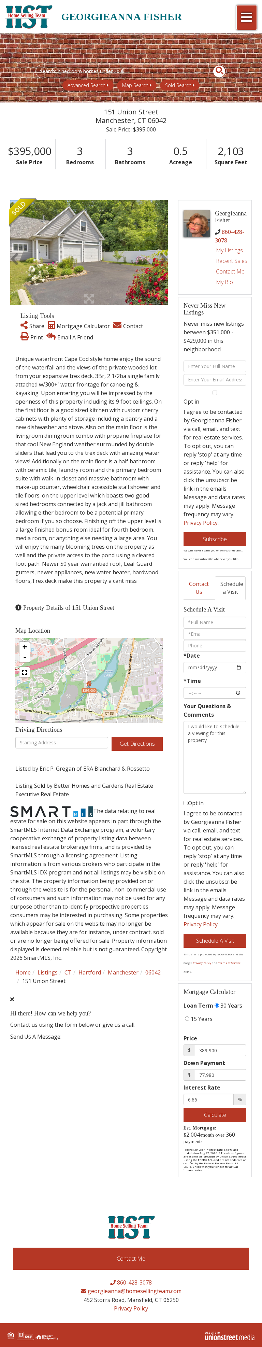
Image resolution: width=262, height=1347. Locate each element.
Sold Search (178, 85)
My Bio (224, 282)
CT (68, 972)
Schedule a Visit (231, 587)
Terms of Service (229, 963)
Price (190, 1038)
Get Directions (137, 743)
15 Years (201, 1019)
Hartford (89, 972)
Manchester (123, 972)
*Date (192, 655)
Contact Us (199, 587)
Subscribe (215, 539)
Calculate (215, 1115)
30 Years (230, 1005)
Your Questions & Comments (207, 710)
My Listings (229, 250)
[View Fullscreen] (24, 672)
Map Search (135, 85)
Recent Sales (231, 261)
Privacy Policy (201, 523)
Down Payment (204, 1063)
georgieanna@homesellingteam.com (133, 1291)
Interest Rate (202, 1087)
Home (23, 972)
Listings (48, 972)
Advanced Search (86, 85)
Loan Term (198, 1005)
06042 (153, 972)
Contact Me (230, 271)
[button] (215, 71)
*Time (192, 681)
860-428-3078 (134, 1282)
